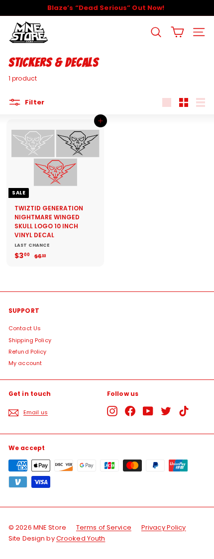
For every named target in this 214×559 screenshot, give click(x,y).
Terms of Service (103, 527)
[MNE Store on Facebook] (130, 411)
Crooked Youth (81, 538)
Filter (33, 102)
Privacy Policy (163, 527)
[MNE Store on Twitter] (166, 411)
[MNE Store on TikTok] (184, 411)
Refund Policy (27, 352)
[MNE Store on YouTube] (148, 411)
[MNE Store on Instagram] (112, 411)
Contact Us (24, 328)
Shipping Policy (29, 340)
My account (25, 363)
